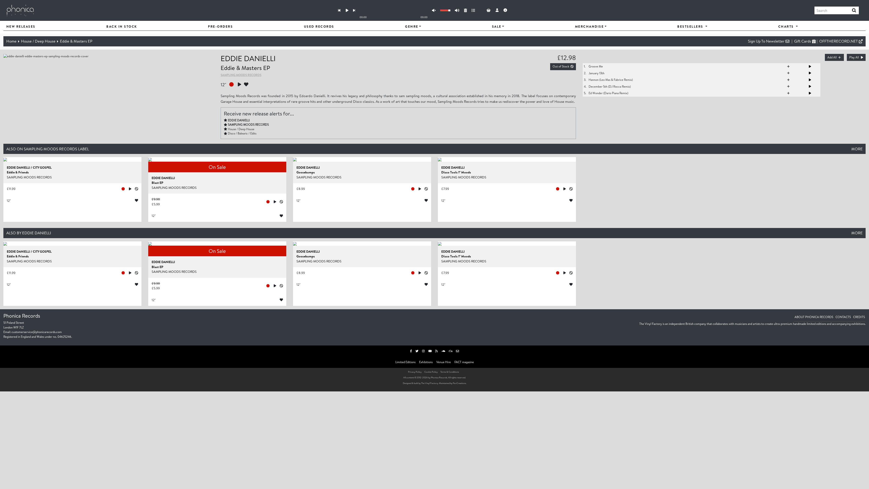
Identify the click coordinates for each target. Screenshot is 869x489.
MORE (857, 148)
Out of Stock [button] (561, 66)
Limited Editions (405, 362)
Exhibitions (426, 362)
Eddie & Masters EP (76, 41)
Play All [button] (854, 57)
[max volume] (457, 10)
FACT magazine (464, 362)
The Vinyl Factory (429, 383)
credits (859, 317)
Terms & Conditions (449, 371)
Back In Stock (121, 26)
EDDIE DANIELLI (248, 58)
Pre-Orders (220, 26)
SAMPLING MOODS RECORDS (241, 75)
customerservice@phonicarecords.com (37, 332)
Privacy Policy (415, 371)
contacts (843, 317)
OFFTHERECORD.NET (839, 41)
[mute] (434, 10)
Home (11, 41)
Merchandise (589, 26)
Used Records (319, 26)
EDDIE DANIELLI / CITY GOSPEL (29, 167)
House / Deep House (38, 41)
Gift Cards (803, 41)
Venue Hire (443, 362)
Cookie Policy (431, 371)
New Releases (21, 26)
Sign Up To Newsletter (766, 41)
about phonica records (814, 317)
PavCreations (459, 383)
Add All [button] (832, 57)
